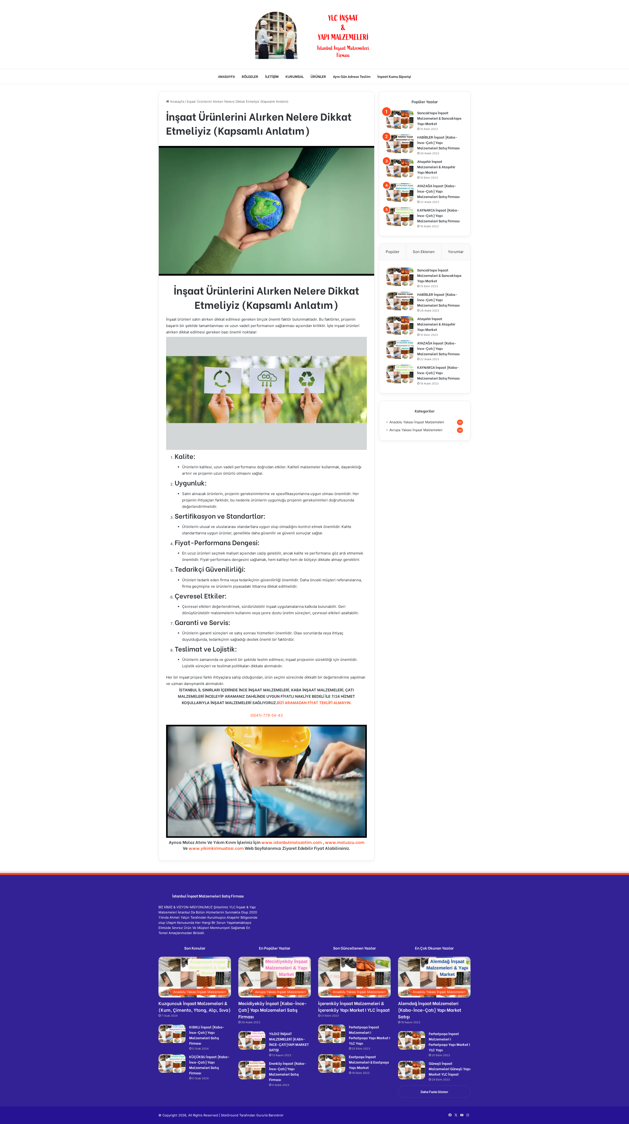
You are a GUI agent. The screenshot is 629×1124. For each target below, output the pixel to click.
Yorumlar (456, 251)
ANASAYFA (226, 76)
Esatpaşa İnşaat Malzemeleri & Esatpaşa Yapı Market (369, 1062)
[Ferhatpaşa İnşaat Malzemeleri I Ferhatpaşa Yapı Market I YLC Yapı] (331, 1033)
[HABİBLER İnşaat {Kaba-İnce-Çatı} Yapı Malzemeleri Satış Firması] (400, 144)
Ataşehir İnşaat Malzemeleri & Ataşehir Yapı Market (436, 167)
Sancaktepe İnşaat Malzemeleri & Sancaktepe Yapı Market (439, 118)
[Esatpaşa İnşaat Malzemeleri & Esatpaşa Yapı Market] (331, 1063)
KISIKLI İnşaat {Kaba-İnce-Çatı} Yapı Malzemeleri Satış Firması (206, 1035)
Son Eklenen (424, 251)
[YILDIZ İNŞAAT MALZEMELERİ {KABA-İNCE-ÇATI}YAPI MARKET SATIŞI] (251, 1040)
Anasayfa (176, 101)
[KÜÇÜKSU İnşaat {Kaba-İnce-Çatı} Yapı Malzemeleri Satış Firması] (172, 1063)
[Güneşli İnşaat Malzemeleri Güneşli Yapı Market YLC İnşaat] (411, 1070)
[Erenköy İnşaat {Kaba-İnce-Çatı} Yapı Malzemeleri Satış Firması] (251, 1070)
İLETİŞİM (272, 76)
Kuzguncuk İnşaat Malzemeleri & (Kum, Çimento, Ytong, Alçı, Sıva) (194, 1006)
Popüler (393, 251)
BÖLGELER (250, 76)
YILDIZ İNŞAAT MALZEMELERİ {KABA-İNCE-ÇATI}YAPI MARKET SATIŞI (289, 1041)
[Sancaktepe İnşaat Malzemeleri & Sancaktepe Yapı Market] (400, 119)
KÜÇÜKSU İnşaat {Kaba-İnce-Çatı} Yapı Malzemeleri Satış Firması (209, 1064)
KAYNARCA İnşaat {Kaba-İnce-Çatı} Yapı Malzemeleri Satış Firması (438, 215)
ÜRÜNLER (318, 76)
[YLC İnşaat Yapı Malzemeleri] (314, 34)
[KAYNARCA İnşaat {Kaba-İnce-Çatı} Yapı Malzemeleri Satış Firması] (400, 217)
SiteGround (229, 1115)
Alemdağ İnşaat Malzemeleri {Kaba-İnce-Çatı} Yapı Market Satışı (429, 1010)
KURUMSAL (295, 76)
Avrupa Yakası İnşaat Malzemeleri (415, 430)
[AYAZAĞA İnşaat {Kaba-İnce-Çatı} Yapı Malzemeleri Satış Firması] (400, 192)
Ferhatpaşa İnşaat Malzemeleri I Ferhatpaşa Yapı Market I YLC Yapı (369, 1035)
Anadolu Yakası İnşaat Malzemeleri (416, 422)
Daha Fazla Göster (434, 1092)
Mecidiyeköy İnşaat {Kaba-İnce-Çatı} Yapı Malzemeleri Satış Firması (272, 1010)
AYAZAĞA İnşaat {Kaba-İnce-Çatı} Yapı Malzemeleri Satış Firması (438, 191)
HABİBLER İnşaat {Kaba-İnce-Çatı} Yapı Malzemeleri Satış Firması (438, 142)
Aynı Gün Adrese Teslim (352, 76)
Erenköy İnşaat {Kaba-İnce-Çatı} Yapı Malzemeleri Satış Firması (287, 1071)
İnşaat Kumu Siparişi (394, 76)
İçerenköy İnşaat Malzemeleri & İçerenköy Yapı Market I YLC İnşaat (354, 1006)
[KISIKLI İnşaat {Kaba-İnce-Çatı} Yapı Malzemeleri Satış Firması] (172, 1033)
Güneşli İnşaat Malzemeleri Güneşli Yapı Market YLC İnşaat (450, 1069)
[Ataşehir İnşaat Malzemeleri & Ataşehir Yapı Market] (400, 168)
